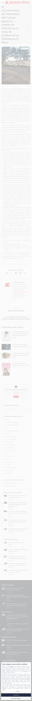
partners (11, 666)
